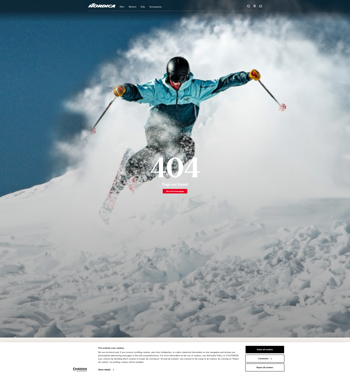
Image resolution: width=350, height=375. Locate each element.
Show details (104, 369)
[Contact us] (260, 6)
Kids (143, 6)
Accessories (155, 6)
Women (132, 6)
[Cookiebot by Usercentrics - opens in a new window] (80, 370)
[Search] (248, 6)
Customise (263, 358)
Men (122, 6)
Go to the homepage (175, 191)
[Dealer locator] (254, 6)
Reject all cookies (264, 367)
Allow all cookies (265, 349)
